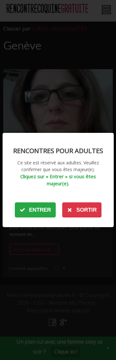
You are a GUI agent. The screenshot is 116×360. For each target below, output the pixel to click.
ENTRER (40, 210)
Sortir (86, 210)
